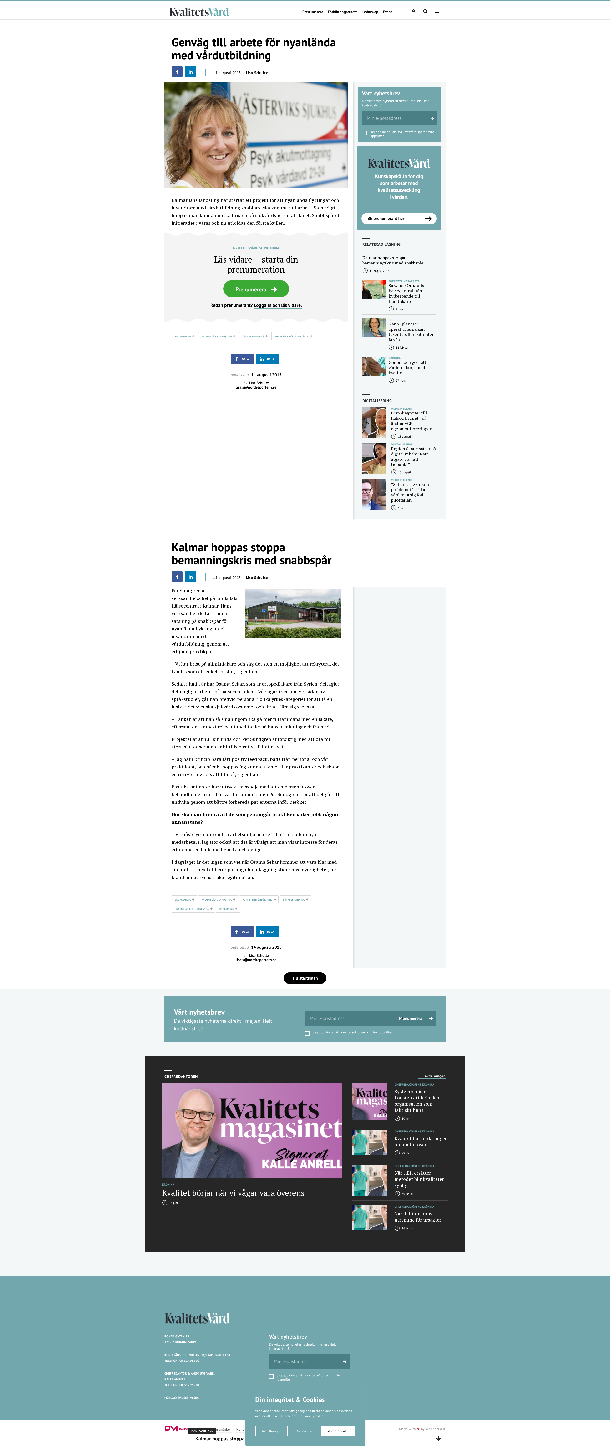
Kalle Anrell (175, 1379)
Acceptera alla (338, 1431)
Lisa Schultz (257, 72)
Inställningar (271, 1431)
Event (387, 12)
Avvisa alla (304, 1431)
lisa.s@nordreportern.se (256, 387)
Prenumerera (312, 12)
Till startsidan (305, 978)
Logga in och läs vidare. (278, 305)
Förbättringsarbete (343, 12)
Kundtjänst (245, 1429)
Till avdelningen (432, 1076)
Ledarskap (370, 12)
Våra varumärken (219, 1429)
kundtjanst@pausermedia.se (208, 1355)
